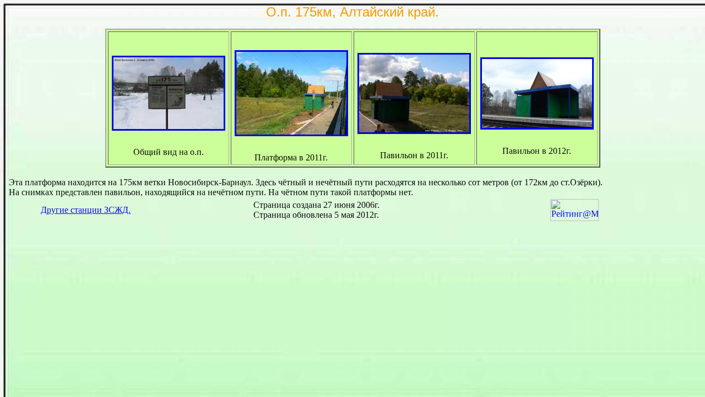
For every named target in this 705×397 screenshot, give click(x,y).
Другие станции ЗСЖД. (86, 209)
